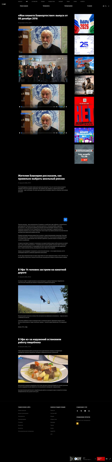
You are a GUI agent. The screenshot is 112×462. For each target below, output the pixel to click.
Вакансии (20, 425)
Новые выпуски (24, 6)
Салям (75, 1)
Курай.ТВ (82, 1)
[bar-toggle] (108, 6)
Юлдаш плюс (51, 1)
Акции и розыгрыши (23, 413)
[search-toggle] (105, 6)
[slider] (37, 106)
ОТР (51, 434)
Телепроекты (46, 6)
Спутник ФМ (34, 1)
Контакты (20, 428)
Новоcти (20, 1)
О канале (89, 6)
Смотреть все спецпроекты (83, 420)
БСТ (27, 1)
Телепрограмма (68, 6)
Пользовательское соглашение (26, 431)
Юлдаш (43, 1)
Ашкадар (61, 1)
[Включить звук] (65, 219)
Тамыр (68, 1)
